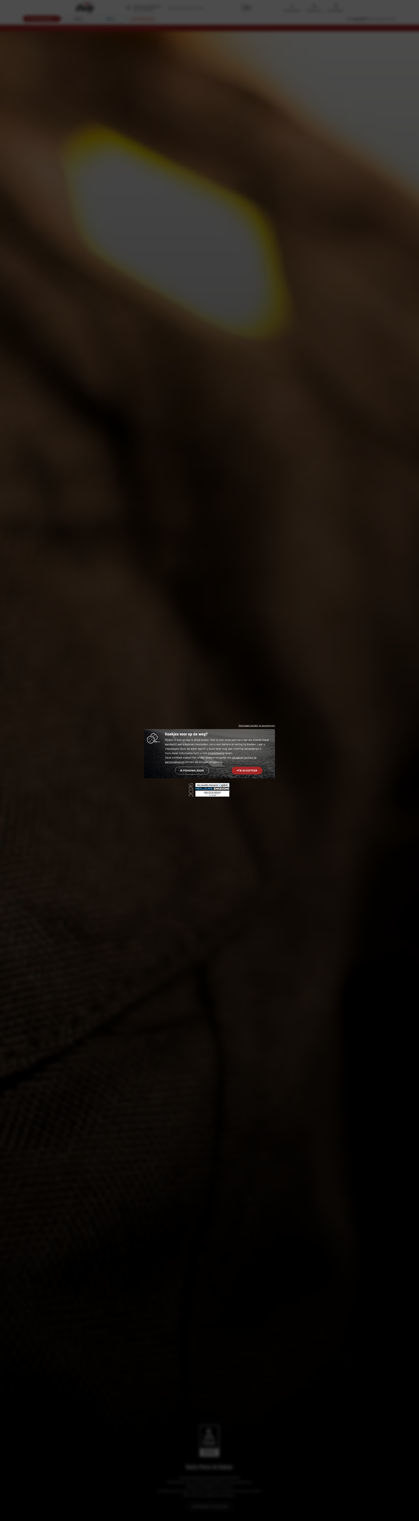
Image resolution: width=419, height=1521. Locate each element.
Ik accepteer (248, 770)
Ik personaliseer (192, 770)
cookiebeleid (216, 753)
